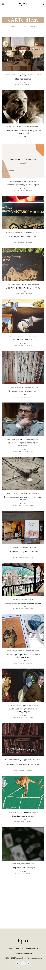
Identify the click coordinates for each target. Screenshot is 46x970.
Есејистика (13, 26)
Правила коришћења (24, 953)
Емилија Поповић (24, 812)
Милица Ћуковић (32, 439)
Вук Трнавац (23, 336)
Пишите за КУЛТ (32, 948)
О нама (10, 948)
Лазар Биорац (24, 548)
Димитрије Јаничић (23, 651)
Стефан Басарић (27, 864)
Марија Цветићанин (23, 284)
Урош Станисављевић (31, 232)
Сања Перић (31, 181)
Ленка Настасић (34, 74)
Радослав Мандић (27, 599)
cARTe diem (8, 74)
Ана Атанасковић (22, 127)
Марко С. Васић (32, 705)
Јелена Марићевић (20, 74)
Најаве (24, 26)
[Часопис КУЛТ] (23, 4)
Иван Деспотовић (20, 759)
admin (24, 82)
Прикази (32, 26)
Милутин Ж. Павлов (23, 493)
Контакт (19, 948)
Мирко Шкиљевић (35, 759)
